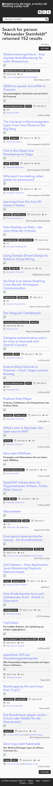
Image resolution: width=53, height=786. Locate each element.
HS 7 (14, 761)
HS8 (6, 499)
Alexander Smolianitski (15, 304)
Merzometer (12, 512)
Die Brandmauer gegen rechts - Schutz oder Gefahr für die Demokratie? (25, 718)
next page (45, 48)
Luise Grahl (11, 77)
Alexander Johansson (15, 193)
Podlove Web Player (17, 399)
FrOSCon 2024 (44, 447)
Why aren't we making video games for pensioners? (23, 178)
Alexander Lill (12, 329)
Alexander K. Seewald (15, 646)
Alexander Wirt (12, 113)
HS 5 (42, 639)
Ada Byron (23, 298)
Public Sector (10, 298)
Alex (18, 527)
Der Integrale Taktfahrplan (22, 313)
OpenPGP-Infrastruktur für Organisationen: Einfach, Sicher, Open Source (25, 486)
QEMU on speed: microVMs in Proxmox (24, 88)
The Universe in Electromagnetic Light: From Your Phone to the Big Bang (26, 125)
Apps (38, 781)
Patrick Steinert (13, 764)
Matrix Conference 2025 (40, 307)
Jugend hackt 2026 (42, 530)
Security (8, 354)
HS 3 (17, 354)
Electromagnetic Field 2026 (38, 144)
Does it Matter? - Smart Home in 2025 (21, 639)
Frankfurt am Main (12, 521)
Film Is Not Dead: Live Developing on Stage (18, 152)
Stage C (14, 138)
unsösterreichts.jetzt (15, 556)
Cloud (7, 761)
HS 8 (28, 106)
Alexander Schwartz (14, 358)
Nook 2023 (45, 680)
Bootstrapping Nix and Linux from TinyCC (23, 688)
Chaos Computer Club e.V (14, 781)
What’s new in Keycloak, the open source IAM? (23, 430)
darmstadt (9, 699)
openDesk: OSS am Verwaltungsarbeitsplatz (20, 656)
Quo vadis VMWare (17, 454)
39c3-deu (39, 549)
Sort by (44, 44)
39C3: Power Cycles (42, 558)
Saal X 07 (8, 731)
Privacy (23, 783)
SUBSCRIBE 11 (44, 422)
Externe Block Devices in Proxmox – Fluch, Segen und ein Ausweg (25, 370)
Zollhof (7, 215)
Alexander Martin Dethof (16, 585)
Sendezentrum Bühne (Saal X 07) (18, 549)
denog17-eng (18, 581)
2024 (13, 499)
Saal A (7, 581)
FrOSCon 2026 (44, 115)
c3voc (31, 783)
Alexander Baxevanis (14, 167)
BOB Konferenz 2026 (41, 275)
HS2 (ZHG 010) (26, 240)
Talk (6, 269)
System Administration (14, 106)
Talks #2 (14, 269)
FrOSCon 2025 (44, 361)
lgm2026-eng (19, 215)
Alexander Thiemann (15, 272)
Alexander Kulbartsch (15, 503)
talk (6, 138)
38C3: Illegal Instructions (39, 738)
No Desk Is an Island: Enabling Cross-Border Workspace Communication (24, 285)
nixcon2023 (21, 699)
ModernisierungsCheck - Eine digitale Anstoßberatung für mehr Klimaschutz (24, 58)
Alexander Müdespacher (16, 247)
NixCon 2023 (44, 709)
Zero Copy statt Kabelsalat (21, 744)
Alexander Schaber (14, 678)
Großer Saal (20, 415)
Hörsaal (34, 322)
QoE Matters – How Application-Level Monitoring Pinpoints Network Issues (26, 568)
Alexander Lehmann (14, 218)
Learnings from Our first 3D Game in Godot (22, 203)
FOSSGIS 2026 (44, 249)
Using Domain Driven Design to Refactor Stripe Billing (25, 257)
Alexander (11, 527)
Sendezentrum (11, 610)
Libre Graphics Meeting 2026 (38, 221)
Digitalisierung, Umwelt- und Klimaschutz (22, 71)
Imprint (46, 781)
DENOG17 (45, 587)
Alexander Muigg (35, 556)
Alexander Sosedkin (14, 706)
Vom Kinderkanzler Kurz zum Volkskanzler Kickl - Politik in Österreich (23, 597)
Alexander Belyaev (14, 142)
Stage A (14, 189)
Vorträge (8, 415)
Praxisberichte (10, 240)
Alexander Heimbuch (15, 419)
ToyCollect (10, 623)
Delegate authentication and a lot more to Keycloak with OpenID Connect (24, 341)
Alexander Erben (31, 764)
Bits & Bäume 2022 (42, 80)
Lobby (25, 521)
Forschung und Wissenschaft (16, 322)
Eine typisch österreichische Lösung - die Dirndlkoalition (23, 538)
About (30, 781)
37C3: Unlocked (43, 616)
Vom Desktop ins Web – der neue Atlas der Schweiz (23, 229)
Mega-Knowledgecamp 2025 (38, 332)
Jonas (26, 527)
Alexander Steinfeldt (28, 77)
